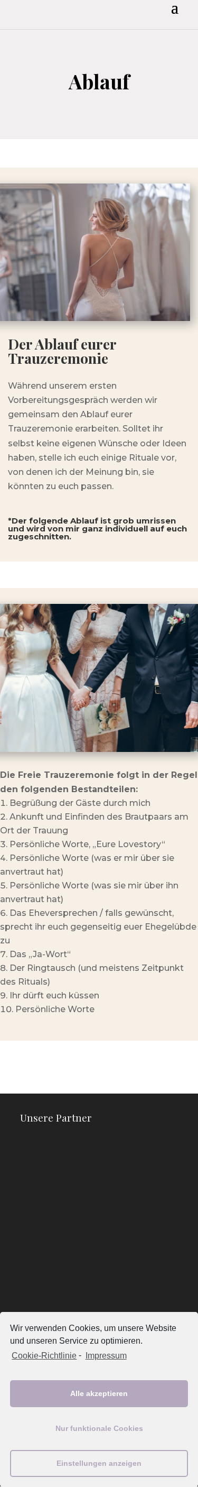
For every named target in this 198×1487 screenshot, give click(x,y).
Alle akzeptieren (99, 1393)
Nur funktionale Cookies (99, 1428)
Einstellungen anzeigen (99, 1463)
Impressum (106, 1355)
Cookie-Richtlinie (44, 1355)
